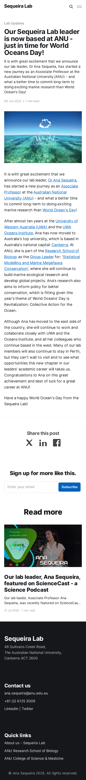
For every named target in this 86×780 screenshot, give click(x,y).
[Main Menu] (79, 7)
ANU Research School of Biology (31, 751)
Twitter (27, 709)
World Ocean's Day (59, 210)
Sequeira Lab (18, 6)
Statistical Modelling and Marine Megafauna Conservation (42, 263)
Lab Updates (14, 23)
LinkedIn (11, 709)
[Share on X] (29, 442)
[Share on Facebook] (57, 442)
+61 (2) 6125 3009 (19, 701)
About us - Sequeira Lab (24, 743)
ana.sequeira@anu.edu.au (26, 693)
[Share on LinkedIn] (43, 442)
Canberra (60, 245)
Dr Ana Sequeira (62, 180)
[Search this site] (71, 6)
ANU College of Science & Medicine (33, 758)
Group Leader (42, 257)
